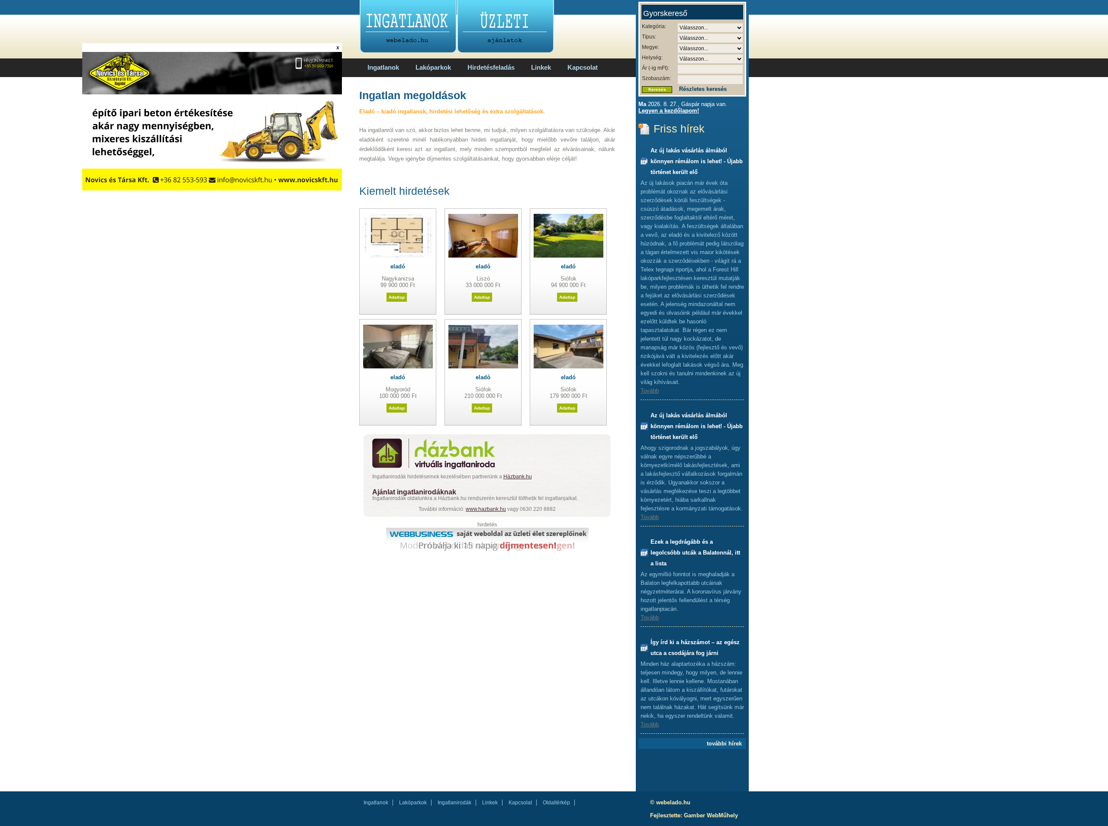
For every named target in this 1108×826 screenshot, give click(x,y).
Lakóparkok (433, 67)
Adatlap (397, 297)
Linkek (541, 67)
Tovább (650, 390)
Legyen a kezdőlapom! (668, 110)
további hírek (724, 743)
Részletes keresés (703, 89)
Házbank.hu (517, 477)
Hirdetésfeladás (491, 67)
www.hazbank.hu (486, 509)
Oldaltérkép (556, 803)
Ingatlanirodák (454, 803)
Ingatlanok (383, 67)
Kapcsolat (582, 67)
